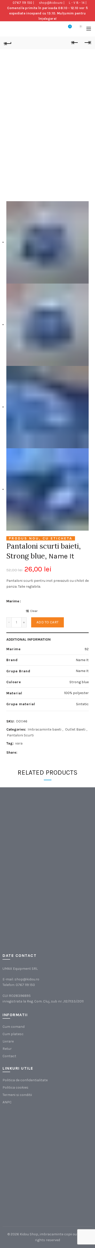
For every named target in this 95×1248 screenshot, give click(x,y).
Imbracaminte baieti (44, 729)
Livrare (8, 1041)
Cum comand (14, 1027)
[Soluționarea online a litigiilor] (28, 1188)
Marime (12, 601)
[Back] (7, 43)
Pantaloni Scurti (20, 735)
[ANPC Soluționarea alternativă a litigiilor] (28, 1137)
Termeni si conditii (17, 1095)
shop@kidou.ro (51, 3)
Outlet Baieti (75, 729)
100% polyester (76, 693)
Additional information (28, 639)
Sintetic (82, 704)
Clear (33, 611)
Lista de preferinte (70, 26)
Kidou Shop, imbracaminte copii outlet (51, 1234)
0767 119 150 (22, 3)
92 (87, 649)
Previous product (74, 43)
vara (19, 743)
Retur (7, 1049)
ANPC (7, 1102)
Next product (87, 43)
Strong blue (79, 682)
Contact (9, 1056)
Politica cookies (15, 1087)
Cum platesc (13, 1034)
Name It (61, 556)
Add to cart (47, 622)
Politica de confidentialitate (25, 1080)
